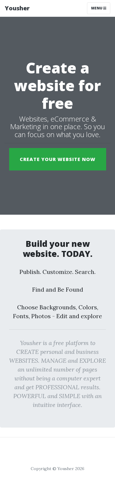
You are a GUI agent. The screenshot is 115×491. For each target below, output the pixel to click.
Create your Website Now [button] (58, 159)
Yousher (17, 8)
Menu (97, 8)
